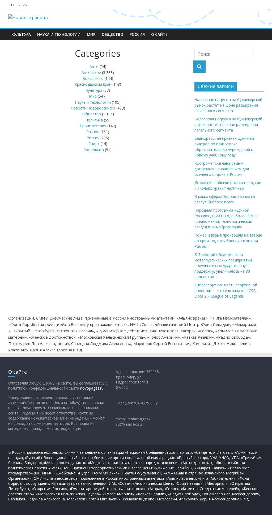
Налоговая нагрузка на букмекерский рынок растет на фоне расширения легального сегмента (228, 105)
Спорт (94, 143)
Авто (94, 66)
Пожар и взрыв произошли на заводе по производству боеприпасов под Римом (228, 241)
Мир (91, 34)
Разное (92, 131)
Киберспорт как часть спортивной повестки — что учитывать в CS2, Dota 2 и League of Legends (225, 290)
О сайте (159, 34)
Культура (21, 34)
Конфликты (93, 78)
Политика (94, 120)
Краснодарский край (93, 84)
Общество (112, 34)
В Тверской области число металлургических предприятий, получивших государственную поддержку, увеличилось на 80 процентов (223, 265)
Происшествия (93, 125)
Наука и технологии (58, 34)
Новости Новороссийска (93, 108)
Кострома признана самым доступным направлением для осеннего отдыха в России (221, 169)
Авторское (91, 72)
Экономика (94, 149)
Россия (137, 34)
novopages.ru (92, 388)
